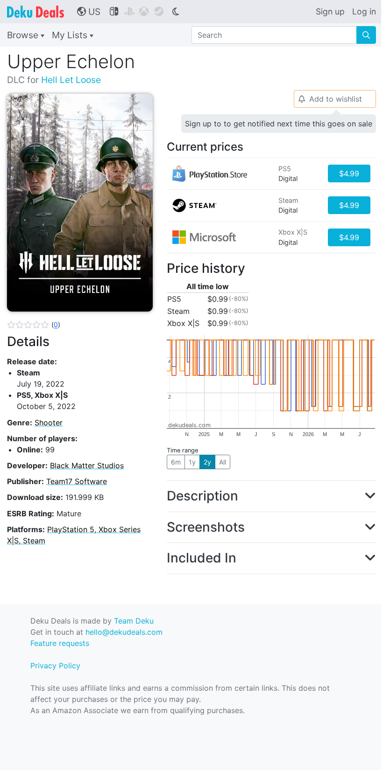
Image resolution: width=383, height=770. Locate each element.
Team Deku (134, 620)
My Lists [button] (71, 35)
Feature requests (59, 643)
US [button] (88, 11)
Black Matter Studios (87, 465)
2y (207, 462)
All (222, 462)
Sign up (330, 11)
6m (176, 462)
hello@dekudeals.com (124, 632)
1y (192, 462)
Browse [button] (24, 35)
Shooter (49, 422)
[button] (33, 324)
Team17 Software (76, 481)
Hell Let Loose (71, 79)
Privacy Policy (55, 665)
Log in (364, 11)
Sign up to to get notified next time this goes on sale (278, 123)
